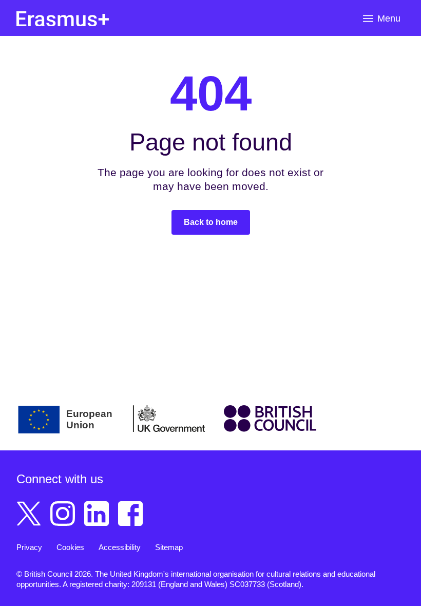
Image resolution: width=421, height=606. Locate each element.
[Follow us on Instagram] (62, 513)
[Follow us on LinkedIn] (96, 513)
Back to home (211, 222)
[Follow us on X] (28, 513)
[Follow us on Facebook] (130, 513)
